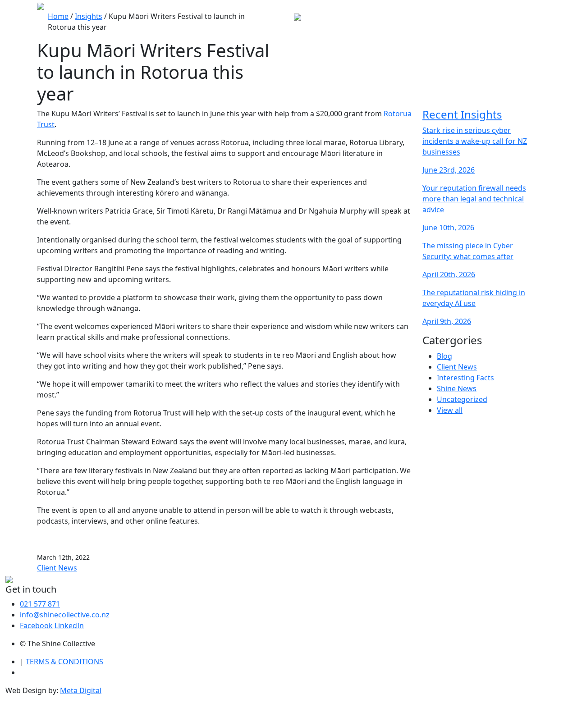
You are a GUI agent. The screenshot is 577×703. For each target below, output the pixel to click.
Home (58, 16)
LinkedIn (69, 625)
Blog (444, 356)
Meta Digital (80, 690)
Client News (57, 568)
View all (450, 410)
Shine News (456, 388)
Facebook (36, 625)
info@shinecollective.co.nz (65, 615)
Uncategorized (462, 399)
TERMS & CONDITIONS (64, 661)
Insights (88, 16)
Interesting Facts (465, 378)
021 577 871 (40, 604)
